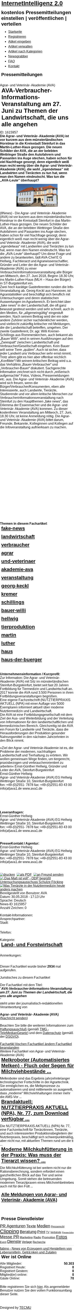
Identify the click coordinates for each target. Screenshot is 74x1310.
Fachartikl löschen (14, 1044)
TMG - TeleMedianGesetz (24, 1031)
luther (8, 643)
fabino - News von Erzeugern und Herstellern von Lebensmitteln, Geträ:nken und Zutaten (36, 1250)
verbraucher (15, 544)
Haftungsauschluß (13, 1029)
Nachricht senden (14, 1018)
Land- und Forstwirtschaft (31, 944)
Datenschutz (52, 1033)
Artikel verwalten (20, 46)
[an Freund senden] (49, 874)
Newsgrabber (18, 56)
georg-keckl (15, 585)
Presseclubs (68, 1232)
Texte (31, 1226)
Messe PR (9, 1237)
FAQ (11, 61)
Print (41, 1232)
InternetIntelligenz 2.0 (32, 3)
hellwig (9, 618)
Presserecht (57, 1226)
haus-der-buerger (21, 659)
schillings (12, 602)
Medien (43, 1226)
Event (3, 1242)
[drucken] (7, 874)
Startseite (15, 31)
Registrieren (17, 36)
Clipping (9, 1231)
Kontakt (13, 66)
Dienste (14, 1241)
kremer (9, 594)
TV (48, 1232)
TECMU (25, 1307)
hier (40, 1286)
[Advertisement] (37, 475)
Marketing (26, 1237)
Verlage (27, 1242)
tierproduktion (18, 626)
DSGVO (11, 1036)
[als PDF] (24, 874)
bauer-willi (13, 610)
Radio (37, 1237)
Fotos (61, 1236)
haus (7, 651)
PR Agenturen (12, 1226)
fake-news (13, 528)
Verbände (55, 1232)
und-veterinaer (18, 561)
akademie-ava (17, 569)
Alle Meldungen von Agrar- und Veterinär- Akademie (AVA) (34, 1197)
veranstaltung (17, 577)
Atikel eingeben (19, 41)
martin (8, 635)
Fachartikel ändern (42, 1044)
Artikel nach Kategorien (25, 51)
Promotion (48, 1237)
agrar (7, 553)
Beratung (28, 1231)
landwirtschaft (18, 536)
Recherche (39, 1242)
